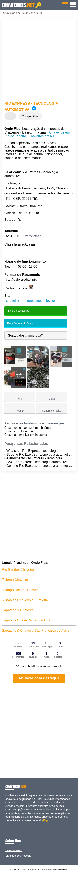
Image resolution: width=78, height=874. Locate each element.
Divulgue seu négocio (18, 855)
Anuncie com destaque (39, 678)
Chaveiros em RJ (41, 136)
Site (20, 398)
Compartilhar (30, 116)
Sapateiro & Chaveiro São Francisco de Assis (35, 630)
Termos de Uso (36, 869)
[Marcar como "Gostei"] (8, 116)
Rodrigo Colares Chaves (20, 590)
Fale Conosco (13, 850)
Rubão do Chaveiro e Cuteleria (25, 600)
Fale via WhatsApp (18, 310)
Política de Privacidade (57, 869)
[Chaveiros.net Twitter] (8, 823)
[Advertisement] (39, 60)
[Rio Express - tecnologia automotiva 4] (15, 387)
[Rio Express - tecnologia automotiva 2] (38, 365)
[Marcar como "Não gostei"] (13, 116)
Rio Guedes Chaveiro (18, 569)
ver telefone (33, 236)
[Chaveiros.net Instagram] (10, 823)
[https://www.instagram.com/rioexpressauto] (31, 288)
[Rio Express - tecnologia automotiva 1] (15, 365)
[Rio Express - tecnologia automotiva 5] (38, 387)
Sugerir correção (51, 410)
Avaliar (20, 410)
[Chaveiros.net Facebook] (6, 823)
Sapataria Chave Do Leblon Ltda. (26, 620)
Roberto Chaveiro (15, 579)
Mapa (51, 398)
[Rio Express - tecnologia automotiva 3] (61, 365)
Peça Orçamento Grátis (20, 323)
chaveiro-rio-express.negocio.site (30, 300)
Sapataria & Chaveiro (18, 610)
